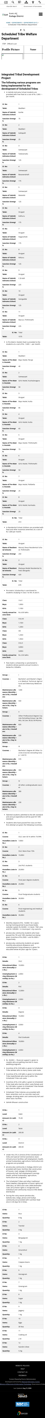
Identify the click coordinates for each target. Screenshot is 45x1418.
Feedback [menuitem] (23, 1375)
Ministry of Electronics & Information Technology (15, 1384)
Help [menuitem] (22, 1369)
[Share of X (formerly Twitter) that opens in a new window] (24, 30)
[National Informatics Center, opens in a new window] (22, 1404)
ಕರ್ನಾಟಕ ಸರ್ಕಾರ (12, 6)
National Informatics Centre (31, 1382)
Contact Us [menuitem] (22, 1372)
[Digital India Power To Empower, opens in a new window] (22, 1413)
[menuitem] (6, 2)
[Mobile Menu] (41, 14)
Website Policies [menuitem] (23, 1366)
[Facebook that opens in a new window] (20, 30)
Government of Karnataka (33, 6)
